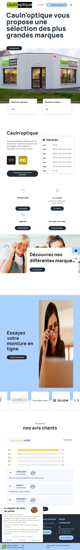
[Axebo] (19, 400)
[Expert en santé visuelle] (11, 160)
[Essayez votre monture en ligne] (76, 258)
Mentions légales (12, 545)
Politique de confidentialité (15, 547)
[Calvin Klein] (40, 400)
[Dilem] (61, 400)
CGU (22, 545)
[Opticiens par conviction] (23, 160)
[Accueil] (19, 5)
